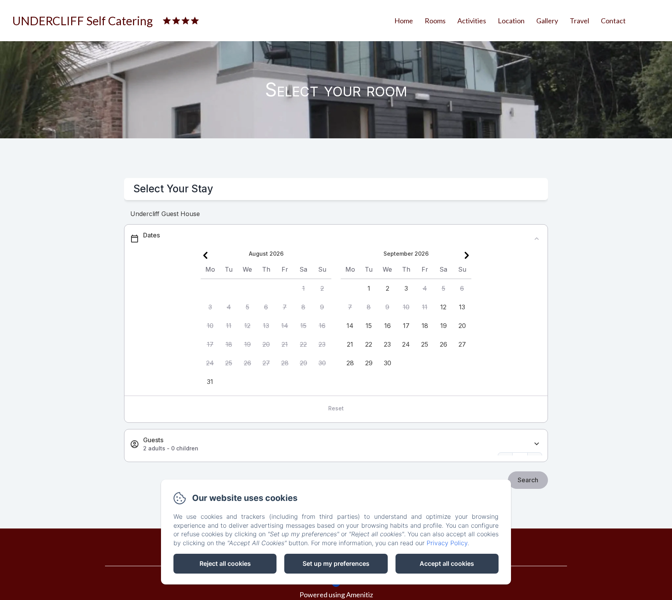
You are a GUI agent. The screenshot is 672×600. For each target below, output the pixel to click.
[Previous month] (205, 255)
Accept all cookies (447, 563)
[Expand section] (536, 444)
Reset (336, 408)
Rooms (435, 20)
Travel (579, 20)
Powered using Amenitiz (336, 594)
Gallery (547, 20)
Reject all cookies (225, 563)
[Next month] (466, 255)
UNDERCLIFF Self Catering (82, 21)
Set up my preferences (336, 563)
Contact (613, 20)
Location (511, 20)
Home (403, 20)
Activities (471, 20)
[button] (303, 288)
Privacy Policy (447, 543)
